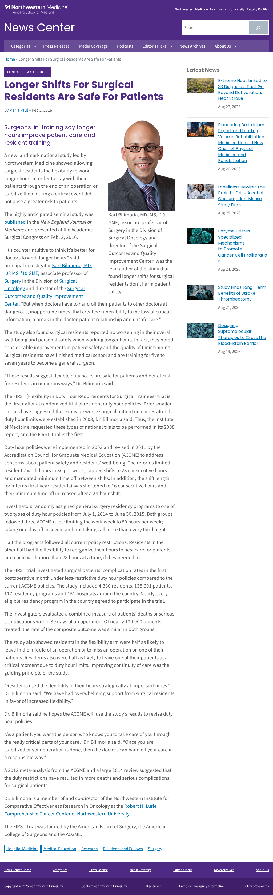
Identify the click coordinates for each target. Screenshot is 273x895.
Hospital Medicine (22, 849)
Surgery (12, 281)
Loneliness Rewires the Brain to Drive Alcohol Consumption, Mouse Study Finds (241, 196)
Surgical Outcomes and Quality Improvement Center (44, 296)
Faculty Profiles (258, 9)
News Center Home (17, 870)
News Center (39, 28)
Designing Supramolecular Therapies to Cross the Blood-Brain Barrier (242, 334)
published (15, 222)
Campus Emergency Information (202, 886)
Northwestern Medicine (191, 9)
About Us (262, 870)
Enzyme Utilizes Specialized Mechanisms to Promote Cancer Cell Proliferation (242, 246)
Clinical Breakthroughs (28, 72)
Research (89, 849)
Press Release (98, 870)
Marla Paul (18, 110)
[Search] (258, 27)
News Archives (224, 870)
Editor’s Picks (182, 870)
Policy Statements (256, 886)
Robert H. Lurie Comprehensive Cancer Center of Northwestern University (80, 810)
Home (9, 59)
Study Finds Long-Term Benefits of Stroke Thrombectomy (242, 293)
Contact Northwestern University (104, 886)
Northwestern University (227, 9)
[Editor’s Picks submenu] (171, 46)
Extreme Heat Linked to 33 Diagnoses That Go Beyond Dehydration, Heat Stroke (242, 89)
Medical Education (59, 849)
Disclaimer (153, 886)
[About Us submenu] (236, 46)
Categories (60, 870)
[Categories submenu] (35, 46)
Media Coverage (140, 870)
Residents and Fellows (123, 849)
